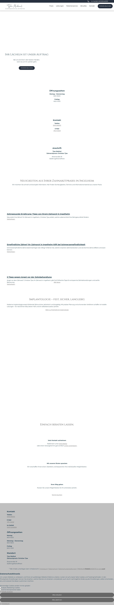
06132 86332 (57, 125)
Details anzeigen (7, 592)
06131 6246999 (12, 527)
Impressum (44, 569)
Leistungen (60, 6)
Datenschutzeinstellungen (68, 569)
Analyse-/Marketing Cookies (10, 588)
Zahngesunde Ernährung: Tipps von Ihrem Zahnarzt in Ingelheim (38, 214)
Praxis (51, 6)
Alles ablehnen (57, 600)
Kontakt (92, 6)
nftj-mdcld (57, 131)
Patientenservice (72, 6)
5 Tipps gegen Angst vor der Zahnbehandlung (29, 277)
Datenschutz (53, 569)
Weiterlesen (11, 219)
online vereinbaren (70, 446)
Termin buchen (105, 6)
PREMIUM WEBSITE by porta (91, 569)
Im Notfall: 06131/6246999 (99, 1)
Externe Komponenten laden (11, 590)
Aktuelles (83, 6)
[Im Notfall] (88, 1)
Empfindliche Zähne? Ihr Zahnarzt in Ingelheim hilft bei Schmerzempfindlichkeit (46, 244)
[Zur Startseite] (15, 6)
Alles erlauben (57, 595)
